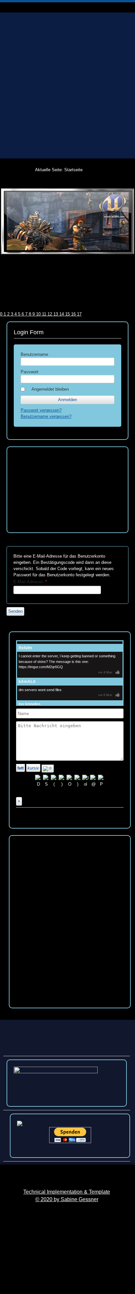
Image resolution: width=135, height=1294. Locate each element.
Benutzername (34, 354)
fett (20, 768)
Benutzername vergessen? (46, 416)
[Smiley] (48, 768)
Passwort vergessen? (41, 410)
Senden (15, 611)
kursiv (33, 768)
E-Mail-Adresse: (30, 581)
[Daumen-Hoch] (117, 672)
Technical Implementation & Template (66, 1192)
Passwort (29, 371)
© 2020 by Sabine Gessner (66, 1199)
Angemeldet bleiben (50, 389)
